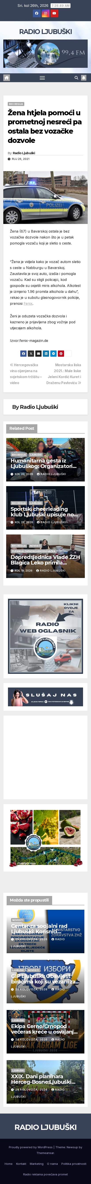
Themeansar (45, 1153)
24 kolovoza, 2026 (31, 1039)
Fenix (28, 303)
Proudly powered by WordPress (31, 1147)
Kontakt (21, 1163)
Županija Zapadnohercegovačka (33, 551)
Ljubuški (36, 454)
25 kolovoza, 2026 (31, 939)
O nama (52, 1163)
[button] (76, 78)
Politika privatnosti (73, 1163)
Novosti (35, 545)
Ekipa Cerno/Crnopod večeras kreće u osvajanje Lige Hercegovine (44, 1031)
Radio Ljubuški (24, 153)
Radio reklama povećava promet (45, 1174)
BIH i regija (16, 104)
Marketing (37, 1163)
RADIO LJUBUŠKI (45, 32)
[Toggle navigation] (42, 78)
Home (9, 1163)
